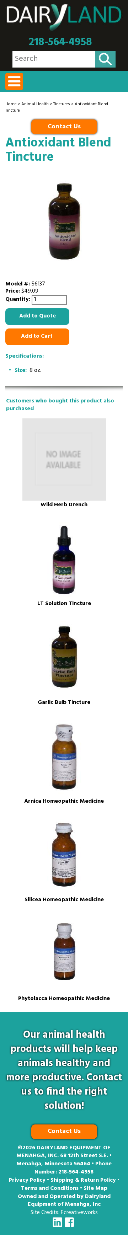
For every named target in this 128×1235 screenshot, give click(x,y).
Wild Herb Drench (64, 505)
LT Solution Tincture (64, 604)
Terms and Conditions (50, 1188)
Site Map (95, 1188)
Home (11, 104)
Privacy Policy (27, 1180)
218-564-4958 (60, 42)
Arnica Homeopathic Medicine (64, 802)
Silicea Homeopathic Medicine (64, 900)
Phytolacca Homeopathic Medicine (64, 999)
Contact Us (64, 127)
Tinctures (61, 104)
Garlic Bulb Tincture (64, 703)
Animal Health (35, 104)
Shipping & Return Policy (83, 1180)
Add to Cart (37, 336)
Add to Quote (37, 316)
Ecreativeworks (79, 1213)
